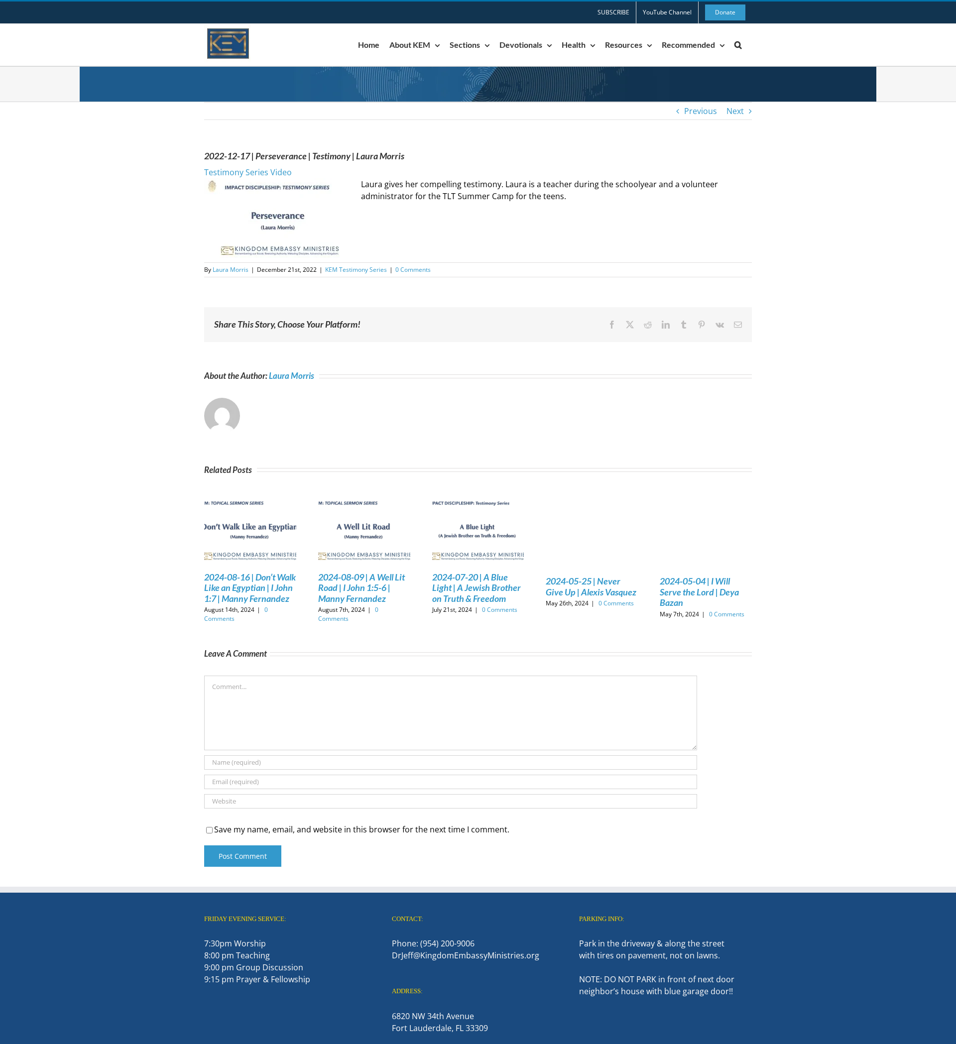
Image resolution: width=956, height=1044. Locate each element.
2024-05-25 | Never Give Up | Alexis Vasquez (591, 586)
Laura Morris (230, 269)
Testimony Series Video (248, 172)
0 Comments (413, 269)
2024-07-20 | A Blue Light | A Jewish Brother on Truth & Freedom (476, 588)
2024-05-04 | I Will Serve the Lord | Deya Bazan (699, 592)
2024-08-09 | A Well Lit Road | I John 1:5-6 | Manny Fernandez (361, 588)
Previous (700, 111)
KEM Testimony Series (356, 269)
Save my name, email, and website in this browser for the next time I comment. (361, 829)
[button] (738, 45)
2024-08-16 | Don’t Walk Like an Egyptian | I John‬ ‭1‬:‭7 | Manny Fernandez (250, 588)
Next (735, 111)
